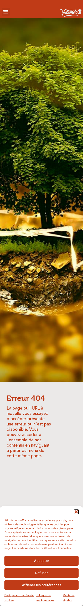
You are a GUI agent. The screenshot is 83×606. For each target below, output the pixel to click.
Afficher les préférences (41, 585)
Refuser (41, 573)
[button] (76, 512)
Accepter (41, 561)
